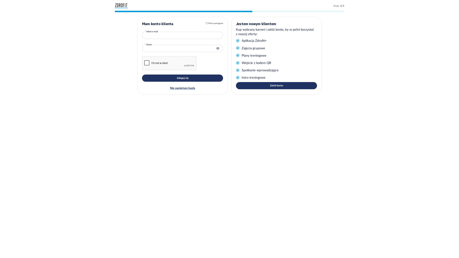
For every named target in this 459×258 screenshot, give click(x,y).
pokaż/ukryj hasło (217, 48)
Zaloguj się (182, 78)
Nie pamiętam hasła (182, 88)
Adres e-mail (152, 31)
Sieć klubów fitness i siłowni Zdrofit (122, 6)
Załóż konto (276, 85)
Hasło (149, 44)
